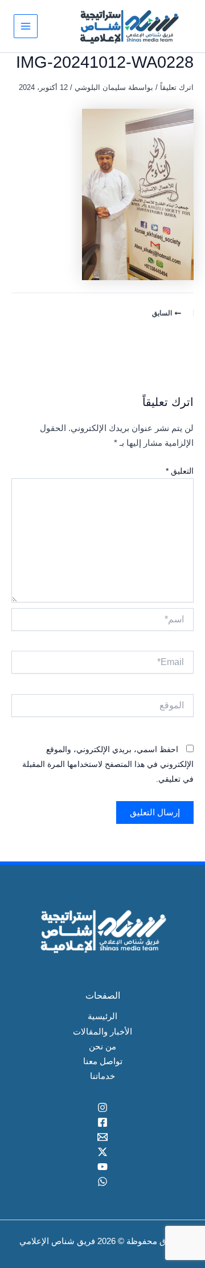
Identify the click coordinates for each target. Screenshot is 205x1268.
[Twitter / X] (102, 1152)
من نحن (102, 1046)
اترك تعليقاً (177, 87)
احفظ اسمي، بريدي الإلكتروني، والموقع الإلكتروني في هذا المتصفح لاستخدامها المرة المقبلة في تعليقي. (108, 764)
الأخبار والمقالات (102, 1031)
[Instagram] (102, 1107)
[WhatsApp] (102, 1181)
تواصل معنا (102, 1061)
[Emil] (102, 1137)
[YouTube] (102, 1167)
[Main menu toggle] (26, 26)
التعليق (180, 470)
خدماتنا (102, 1076)
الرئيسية (102, 1016)
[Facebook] (102, 1122)
